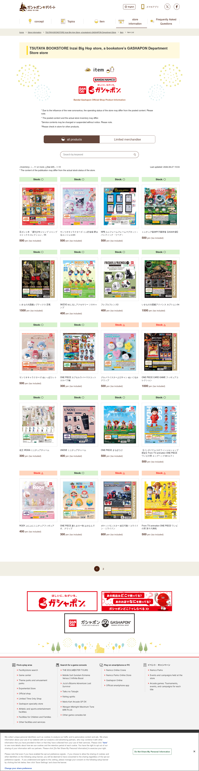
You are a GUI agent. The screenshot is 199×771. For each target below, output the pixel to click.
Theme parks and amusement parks (33, 682)
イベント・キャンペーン (159, 665)
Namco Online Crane (116, 670)
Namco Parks (156, 670)
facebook (177, 7)
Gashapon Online (114, 680)
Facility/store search (28, 670)
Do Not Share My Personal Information (152, 751)
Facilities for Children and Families (35, 717)
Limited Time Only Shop (30, 698)
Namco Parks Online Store (118, 675)
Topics (71, 21)
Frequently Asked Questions (166, 21)
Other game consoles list (74, 715)
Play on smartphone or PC (117, 665)
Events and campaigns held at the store (166, 676)
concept (39, 21)
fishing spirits (68, 696)
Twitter (167, 7)
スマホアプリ (152, 6)
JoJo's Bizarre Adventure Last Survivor (76, 685)
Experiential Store (27, 688)
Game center (25, 675)
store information (135, 21)
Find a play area (24, 665)
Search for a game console (73, 665)
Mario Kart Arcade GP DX (74, 701)
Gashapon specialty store (31, 703)
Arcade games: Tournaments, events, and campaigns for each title (165, 686)
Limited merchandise (127, 139)
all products (74, 139)
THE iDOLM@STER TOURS (75, 670)
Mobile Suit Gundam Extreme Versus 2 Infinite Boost (76, 676)
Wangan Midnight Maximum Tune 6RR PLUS (78, 708)
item (102, 21)
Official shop (25, 693)
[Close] (194, 751)
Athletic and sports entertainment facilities (35, 710)
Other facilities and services (32, 722)
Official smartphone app (117, 685)
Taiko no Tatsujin (70, 691)
